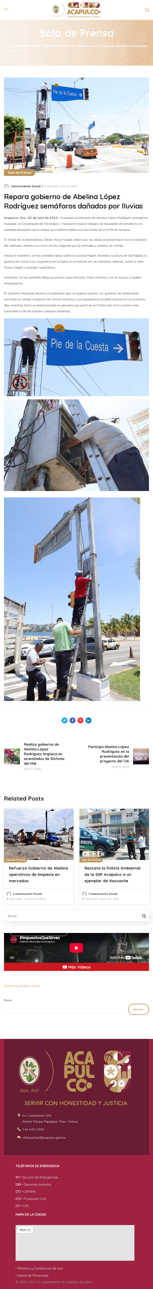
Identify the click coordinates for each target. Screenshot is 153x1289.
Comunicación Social (26, 186)
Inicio (8, 46)
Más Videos (79, 967)
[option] (38, 856)
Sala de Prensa (28, 46)
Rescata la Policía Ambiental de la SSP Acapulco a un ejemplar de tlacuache (112, 874)
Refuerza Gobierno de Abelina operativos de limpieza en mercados (38, 874)
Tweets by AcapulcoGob (22, 986)
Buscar (8, 1000)
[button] (147, 10)
